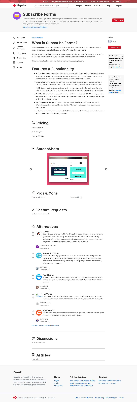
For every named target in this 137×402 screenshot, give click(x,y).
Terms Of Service (87, 398)
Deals (19, 67)
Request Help (117, 67)
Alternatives (22, 53)
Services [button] (45, 1)
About (77, 398)
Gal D (114, 41)
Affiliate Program (111, 398)
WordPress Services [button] (80, 1)
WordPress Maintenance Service (110, 381)
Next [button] (106, 169)
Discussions (98, 6)
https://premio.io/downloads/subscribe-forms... (35, 27)
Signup (119, 6)
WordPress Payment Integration (81, 385)
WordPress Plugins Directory (100, 1)
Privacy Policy (99, 398)
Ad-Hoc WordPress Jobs (107, 383)
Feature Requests (20, 48)
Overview (21, 38)
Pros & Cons (22, 42)
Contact (121, 398)
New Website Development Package (82, 381)
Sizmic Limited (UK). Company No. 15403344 (39, 397)
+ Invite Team (114, 47)
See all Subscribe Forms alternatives (45, 326)
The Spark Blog (116, 1)
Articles (88, 6)
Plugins (79, 6)
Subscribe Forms (37, 37)
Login (109, 6)
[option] (68, 169)
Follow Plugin (118, 20)
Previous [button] (30, 169)
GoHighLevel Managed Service (62, 1)
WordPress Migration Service (80, 383)
